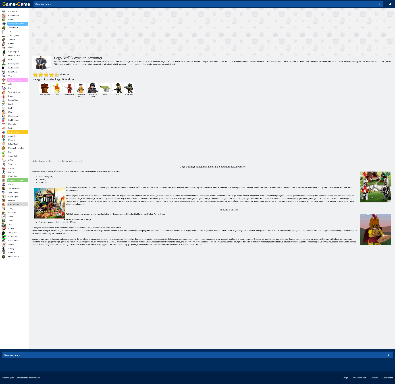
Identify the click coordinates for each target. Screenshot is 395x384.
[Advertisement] (122, 31)
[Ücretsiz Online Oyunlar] (16, 4)
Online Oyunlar (359, 378)
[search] (380, 4)
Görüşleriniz (388, 378)
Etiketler (374, 378)
